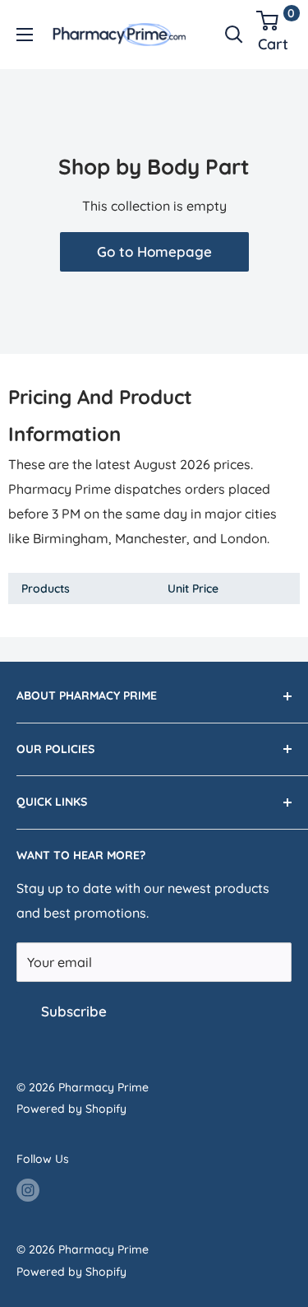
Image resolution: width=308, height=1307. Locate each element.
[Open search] (234, 35)
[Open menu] (24, 34)
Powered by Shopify (71, 1108)
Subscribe (74, 1011)
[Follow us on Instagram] (27, 1190)
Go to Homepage (154, 251)
